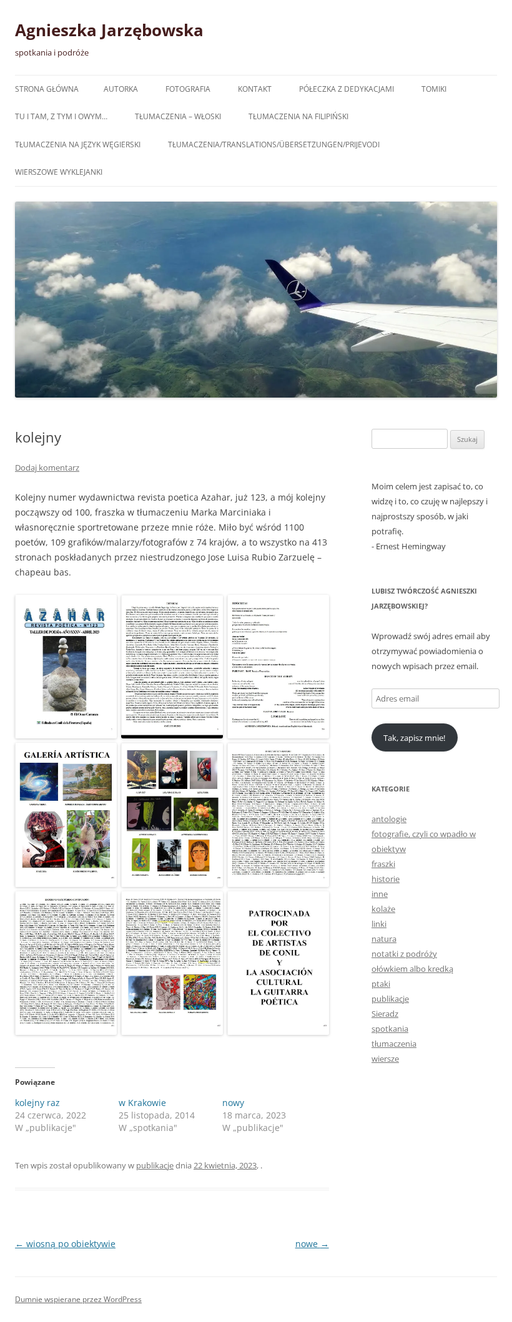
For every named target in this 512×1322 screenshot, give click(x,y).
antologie (389, 819)
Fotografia (187, 89)
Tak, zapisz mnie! (414, 737)
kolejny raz (37, 1103)
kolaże (383, 908)
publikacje (155, 1165)
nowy (233, 1103)
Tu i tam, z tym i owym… (61, 116)
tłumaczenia (394, 1043)
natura (384, 938)
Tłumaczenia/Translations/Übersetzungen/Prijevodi (274, 144)
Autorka (121, 89)
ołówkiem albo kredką (412, 968)
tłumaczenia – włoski (178, 116)
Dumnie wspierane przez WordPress (78, 1299)
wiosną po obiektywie (65, 1244)
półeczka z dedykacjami (346, 89)
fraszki (383, 863)
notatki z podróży (404, 953)
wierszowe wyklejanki (58, 172)
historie (386, 878)
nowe (312, 1244)
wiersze (385, 1058)
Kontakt (255, 89)
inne (380, 893)
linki (379, 923)
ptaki (381, 983)
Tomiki (433, 89)
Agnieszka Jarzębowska (109, 30)
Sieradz (385, 1013)
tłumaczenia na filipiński (298, 116)
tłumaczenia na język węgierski (77, 144)
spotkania (390, 1028)
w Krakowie (142, 1103)
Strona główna (47, 89)
